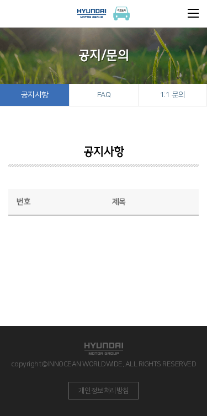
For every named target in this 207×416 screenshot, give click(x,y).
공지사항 (35, 94)
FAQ (104, 94)
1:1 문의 (172, 94)
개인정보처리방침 (103, 390)
